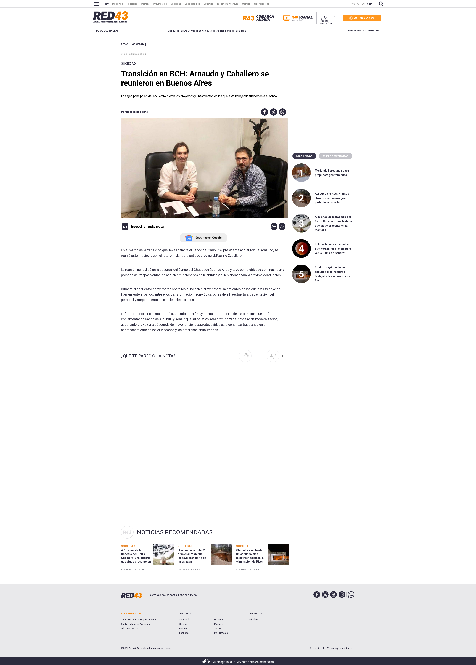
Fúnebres (254, 619)
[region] (322, 66)
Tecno (217, 628)
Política (183, 628)
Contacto (315, 648)
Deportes (218, 619)
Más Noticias (221, 633)
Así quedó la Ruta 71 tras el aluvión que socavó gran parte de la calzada (191, 30)
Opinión (183, 624)
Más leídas (304, 156)
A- (282, 226)
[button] (263, 112)
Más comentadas (335, 156)
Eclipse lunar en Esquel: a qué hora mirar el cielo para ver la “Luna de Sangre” (333, 249)
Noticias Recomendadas (175, 532)
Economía (184, 633)
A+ (273, 226)
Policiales (219, 624)
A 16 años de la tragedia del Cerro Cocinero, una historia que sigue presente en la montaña (136, 558)
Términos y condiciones (339, 648)
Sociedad (128, 63)
